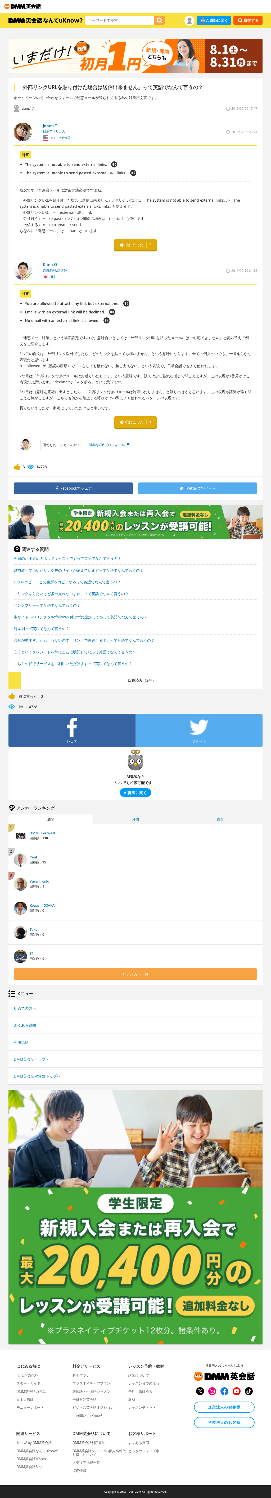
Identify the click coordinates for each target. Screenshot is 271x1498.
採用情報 (79, 1470)
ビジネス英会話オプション (93, 1407)
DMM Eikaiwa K (42, 833)
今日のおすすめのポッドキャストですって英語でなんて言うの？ (67, 558)
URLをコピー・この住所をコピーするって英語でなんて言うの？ (67, 581)
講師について (138, 1375)
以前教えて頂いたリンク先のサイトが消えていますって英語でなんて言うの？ (78, 570)
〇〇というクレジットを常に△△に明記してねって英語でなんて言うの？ (75, 651)
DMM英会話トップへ (31, 1059)
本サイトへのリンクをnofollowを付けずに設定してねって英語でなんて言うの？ (80, 616)
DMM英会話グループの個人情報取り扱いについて (99, 1452)
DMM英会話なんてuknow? (37, 1450)
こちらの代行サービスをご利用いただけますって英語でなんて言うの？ (73, 663)
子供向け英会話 (85, 1399)
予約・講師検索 (140, 1391)
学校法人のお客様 (224, 1422)
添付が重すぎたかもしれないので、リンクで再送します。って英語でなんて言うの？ (84, 640)
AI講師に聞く (217, 20)
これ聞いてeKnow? (87, 1415)
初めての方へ (25, 1008)
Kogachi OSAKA (42, 905)
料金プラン (81, 1375)
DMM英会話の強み (31, 1391)
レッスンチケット (142, 1407)
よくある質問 (25, 1025)
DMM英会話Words (31, 1458)
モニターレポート (30, 1407)
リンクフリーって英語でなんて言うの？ (47, 605)
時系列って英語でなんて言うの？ (41, 628)
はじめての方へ (28, 1375)
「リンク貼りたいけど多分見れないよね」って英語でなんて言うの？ (71, 593)
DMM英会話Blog (29, 1466)
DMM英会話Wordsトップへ (37, 1076)
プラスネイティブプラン (91, 1383)
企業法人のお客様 (224, 1407)
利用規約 (21, 1042)
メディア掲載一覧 (86, 1462)
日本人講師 (25, 1399)
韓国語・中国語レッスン (91, 1391)
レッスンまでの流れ (143, 1383)
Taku (34, 929)
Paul (33, 857)
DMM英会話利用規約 (89, 1442)
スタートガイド (28, 1383)
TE (31, 953)
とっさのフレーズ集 (143, 1450)
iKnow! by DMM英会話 (34, 1442)
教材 (131, 1399)
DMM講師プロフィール (107, 444)
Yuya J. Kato (39, 881)
